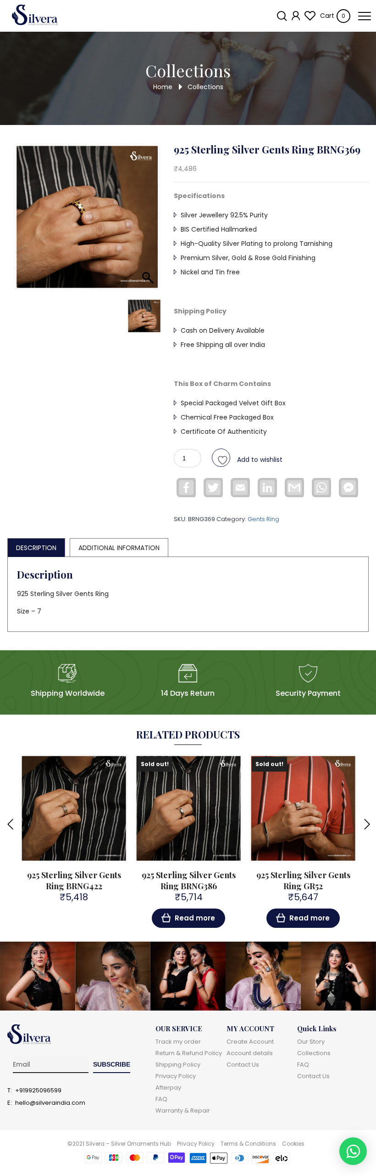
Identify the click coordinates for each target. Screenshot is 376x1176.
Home (162, 86)
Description (36, 547)
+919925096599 (38, 1090)
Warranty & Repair (182, 1110)
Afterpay (168, 1087)
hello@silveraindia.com (50, 1103)
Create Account (250, 1041)
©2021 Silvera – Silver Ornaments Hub (119, 1144)
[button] (353, 1151)
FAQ (161, 1099)
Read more (195, 918)
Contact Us (243, 1064)
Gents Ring (263, 519)
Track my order (178, 1041)
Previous (9, 823)
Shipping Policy (177, 1064)
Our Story (311, 1041)
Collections (314, 1053)
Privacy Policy (175, 1076)
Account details (250, 1053)
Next (366, 823)
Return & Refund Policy (188, 1053)
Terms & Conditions (248, 1144)
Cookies (293, 1144)
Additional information (119, 547)
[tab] (36, 547)
